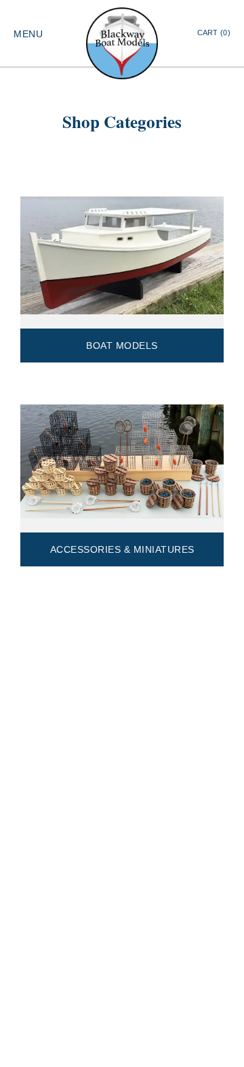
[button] (28, 32)
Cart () (213, 32)
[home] (122, 43)
